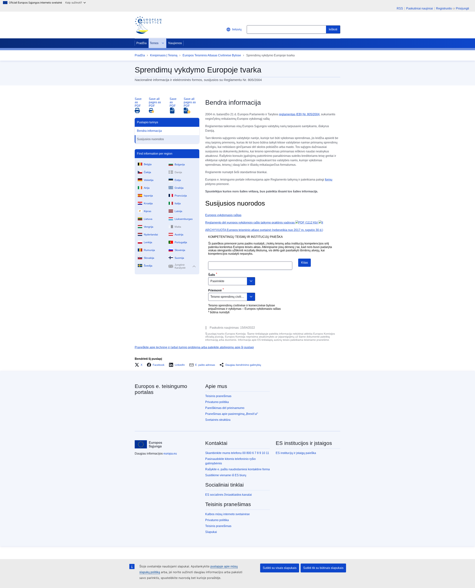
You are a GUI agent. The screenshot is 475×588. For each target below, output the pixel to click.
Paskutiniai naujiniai (419, 8)
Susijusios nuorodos (150, 139)
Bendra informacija (149, 130)
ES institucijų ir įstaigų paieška (296, 453)
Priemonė (215, 290)
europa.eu (170, 453)
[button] (140, 365)
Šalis (211, 274)
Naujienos (175, 43)
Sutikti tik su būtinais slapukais (323, 567)
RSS (400, 8)
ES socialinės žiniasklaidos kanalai (228, 494)
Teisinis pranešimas (218, 396)
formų (328, 179)
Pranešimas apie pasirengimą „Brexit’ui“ (231, 413)
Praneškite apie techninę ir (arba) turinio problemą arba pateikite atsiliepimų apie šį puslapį (194, 347)
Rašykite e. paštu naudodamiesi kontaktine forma (237, 469)
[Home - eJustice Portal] (148, 25)
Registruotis (444, 8)
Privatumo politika (217, 402)
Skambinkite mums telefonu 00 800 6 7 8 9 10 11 (237, 453)
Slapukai (211, 532)
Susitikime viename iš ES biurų (225, 475)
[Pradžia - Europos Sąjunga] (148, 444)
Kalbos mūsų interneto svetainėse (227, 514)
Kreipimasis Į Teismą (163, 55)
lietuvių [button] (237, 29)
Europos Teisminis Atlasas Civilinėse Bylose (212, 55)
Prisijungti (462, 8)
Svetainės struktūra (217, 419)
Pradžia (141, 43)
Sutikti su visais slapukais (280, 567)
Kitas (304, 262)
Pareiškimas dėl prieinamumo (224, 407)
